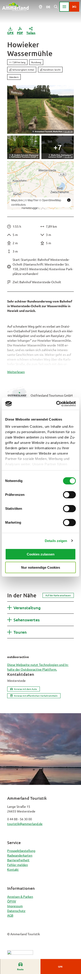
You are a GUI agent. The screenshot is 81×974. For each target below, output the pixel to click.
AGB (10, 915)
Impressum (15, 906)
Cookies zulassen (40, 554)
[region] (40, 185)
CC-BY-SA (68, 132)
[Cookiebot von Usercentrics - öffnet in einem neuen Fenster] (57, 404)
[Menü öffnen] (64, 7)
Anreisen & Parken (20, 896)
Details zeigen (56, 541)
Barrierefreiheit (18, 860)
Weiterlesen (16, 372)
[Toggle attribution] (69, 200)
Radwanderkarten (19, 855)
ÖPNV (11, 901)
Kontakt (13, 869)
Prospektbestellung (21, 851)
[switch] (69, 494)
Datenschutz (16, 911)
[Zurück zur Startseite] (15, 6)
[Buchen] (74, 7)
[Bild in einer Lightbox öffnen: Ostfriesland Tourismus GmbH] (18, 395)
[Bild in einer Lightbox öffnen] (23, 147)
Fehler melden (17, 865)
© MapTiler (31, 200)
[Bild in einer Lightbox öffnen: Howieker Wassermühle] (40, 109)
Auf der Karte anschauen (58, 595)
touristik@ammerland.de (25, 824)
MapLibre (17, 200)
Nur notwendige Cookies (40, 567)
